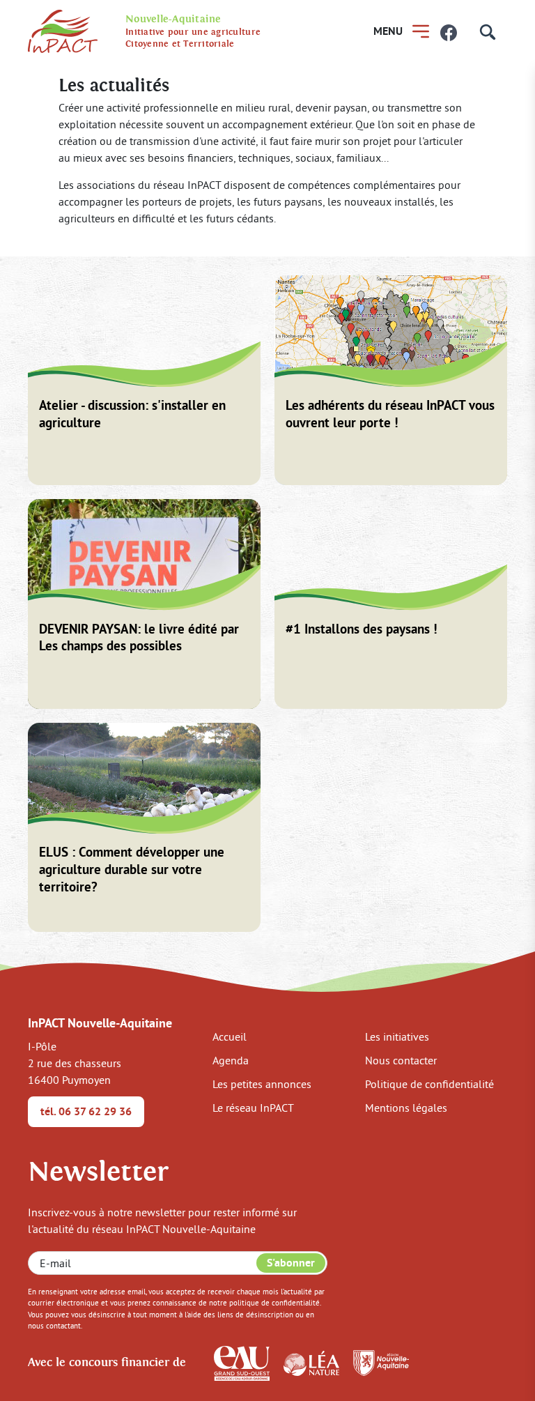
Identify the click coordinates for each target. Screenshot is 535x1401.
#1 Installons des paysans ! (361, 629)
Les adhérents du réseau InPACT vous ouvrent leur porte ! (390, 414)
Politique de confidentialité (429, 1084)
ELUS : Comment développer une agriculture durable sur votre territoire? (131, 869)
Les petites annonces (261, 1084)
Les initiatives (397, 1036)
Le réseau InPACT (253, 1108)
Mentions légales (406, 1108)
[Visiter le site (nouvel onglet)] (242, 1362)
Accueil (229, 1036)
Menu (388, 31)
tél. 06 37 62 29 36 (86, 1111)
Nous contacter (401, 1060)
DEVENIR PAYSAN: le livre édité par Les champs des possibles (139, 638)
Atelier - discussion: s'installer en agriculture (132, 414)
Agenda (230, 1060)
